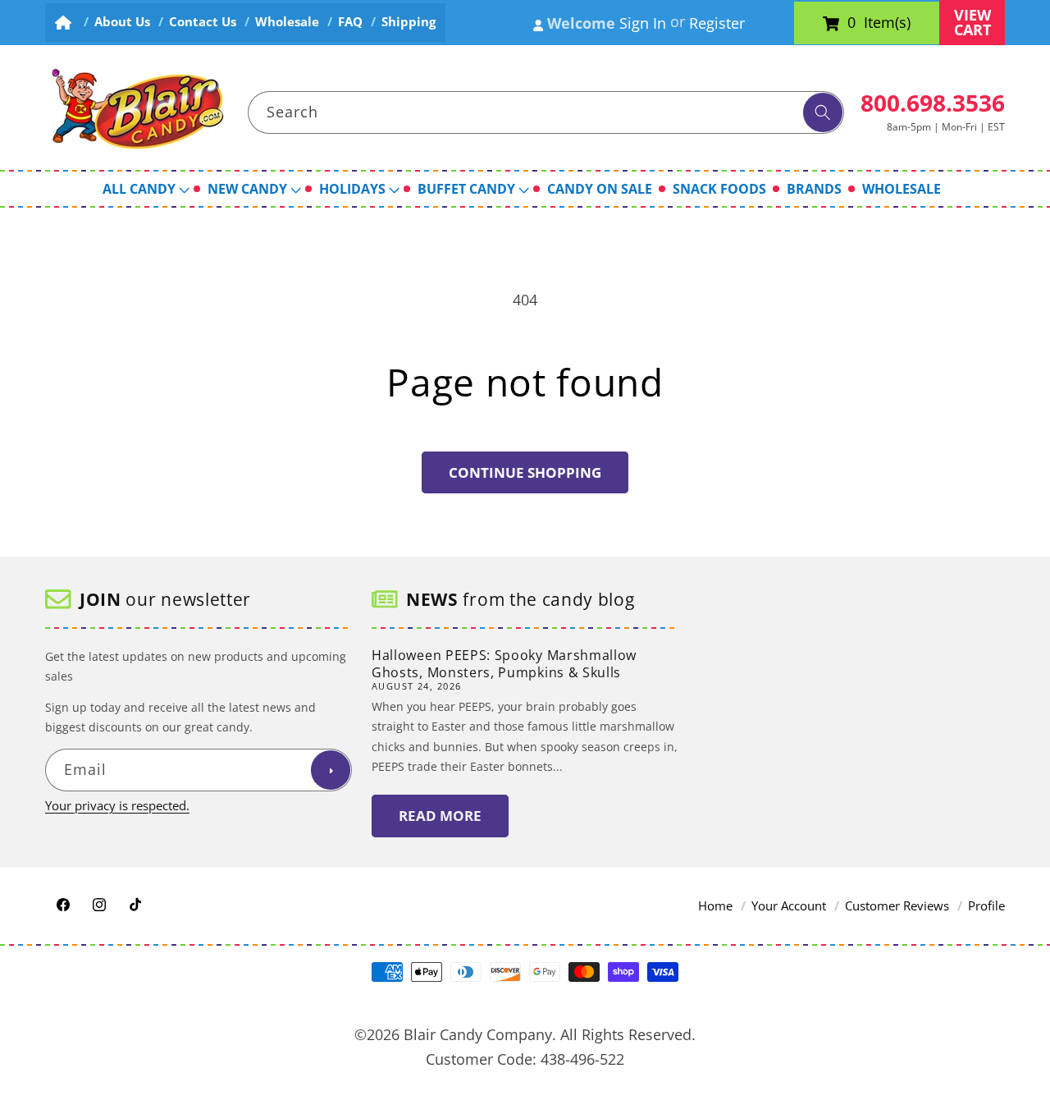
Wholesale (287, 21)
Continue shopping (525, 472)
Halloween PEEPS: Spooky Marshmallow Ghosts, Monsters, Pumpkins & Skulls (504, 664)
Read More (440, 815)
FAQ (350, 21)
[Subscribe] (330, 771)
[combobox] (546, 112)
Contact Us (202, 21)
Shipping (408, 21)
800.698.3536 (933, 102)
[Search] (822, 112)
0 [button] (851, 23)
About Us (122, 21)
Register (717, 23)
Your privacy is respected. (117, 806)
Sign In (642, 23)
